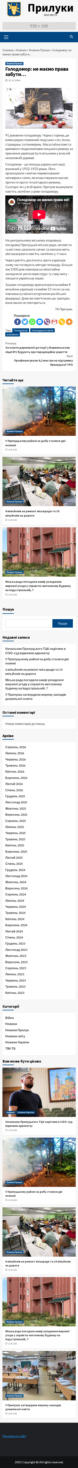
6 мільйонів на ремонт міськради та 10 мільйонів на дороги (33, 671)
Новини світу (15, 1036)
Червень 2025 (15, 833)
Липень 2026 (14, 753)
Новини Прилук (39, 50)
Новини (21, 50)
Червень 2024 (15, 906)
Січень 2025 (14, 863)
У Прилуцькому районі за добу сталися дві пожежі (37, 661)
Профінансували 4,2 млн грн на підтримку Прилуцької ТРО (43, 360)
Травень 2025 (15, 839)
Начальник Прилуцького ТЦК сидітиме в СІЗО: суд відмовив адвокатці (35, 651)
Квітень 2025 (14, 845)
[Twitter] (25, 321)
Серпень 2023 (15, 968)
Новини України (17, 1042)
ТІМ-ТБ (10, 1048)
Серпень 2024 (15, 894)
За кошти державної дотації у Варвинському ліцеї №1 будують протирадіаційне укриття (37, 347)
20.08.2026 (12, 1413)
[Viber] (47, 321)
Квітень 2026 (14, 771)
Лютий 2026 (14, 784)
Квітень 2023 (14, 992)
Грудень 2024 (15, 870)
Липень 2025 (14, 827)
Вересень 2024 (16, 888)
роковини (12, 334)
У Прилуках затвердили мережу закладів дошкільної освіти (35, 696)
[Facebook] (17, 321)
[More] (69, 321)
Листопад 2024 (16, 876)
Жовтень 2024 (15, 882)
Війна (9, 1017)
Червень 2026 (15, 759)
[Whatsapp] (32, 321)
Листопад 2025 (16, 802)
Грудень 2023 (15, 943)
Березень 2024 (16, 925)
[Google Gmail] (54, 321)
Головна (7, 50)
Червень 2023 (15, 980)
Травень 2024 (15, 912)
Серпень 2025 (15, 821)
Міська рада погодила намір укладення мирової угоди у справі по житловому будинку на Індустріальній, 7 (38, 586)
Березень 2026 (16, 777)
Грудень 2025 (15, 796)
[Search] (71, 36)
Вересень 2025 (16, 814)
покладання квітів (42, 330)
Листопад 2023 (16, 949)
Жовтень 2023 (15, 955)
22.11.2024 (14, 80)
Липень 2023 (14, 974)
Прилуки (50, 7)
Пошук (8, 609)
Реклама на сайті (14, 1436)
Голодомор (21, 330)
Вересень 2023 (16, 962)
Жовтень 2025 (15, 808)
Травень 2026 (15, 765)
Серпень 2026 (15, 747)
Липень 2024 (14, 900)
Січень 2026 (14, 790)
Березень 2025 (16, 851)
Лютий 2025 (14, 857)
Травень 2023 (15, 986)
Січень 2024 (14, 937)
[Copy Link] (61, 321)
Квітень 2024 (14, 919)
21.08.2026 (12, 449)
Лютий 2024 (14, 931)
